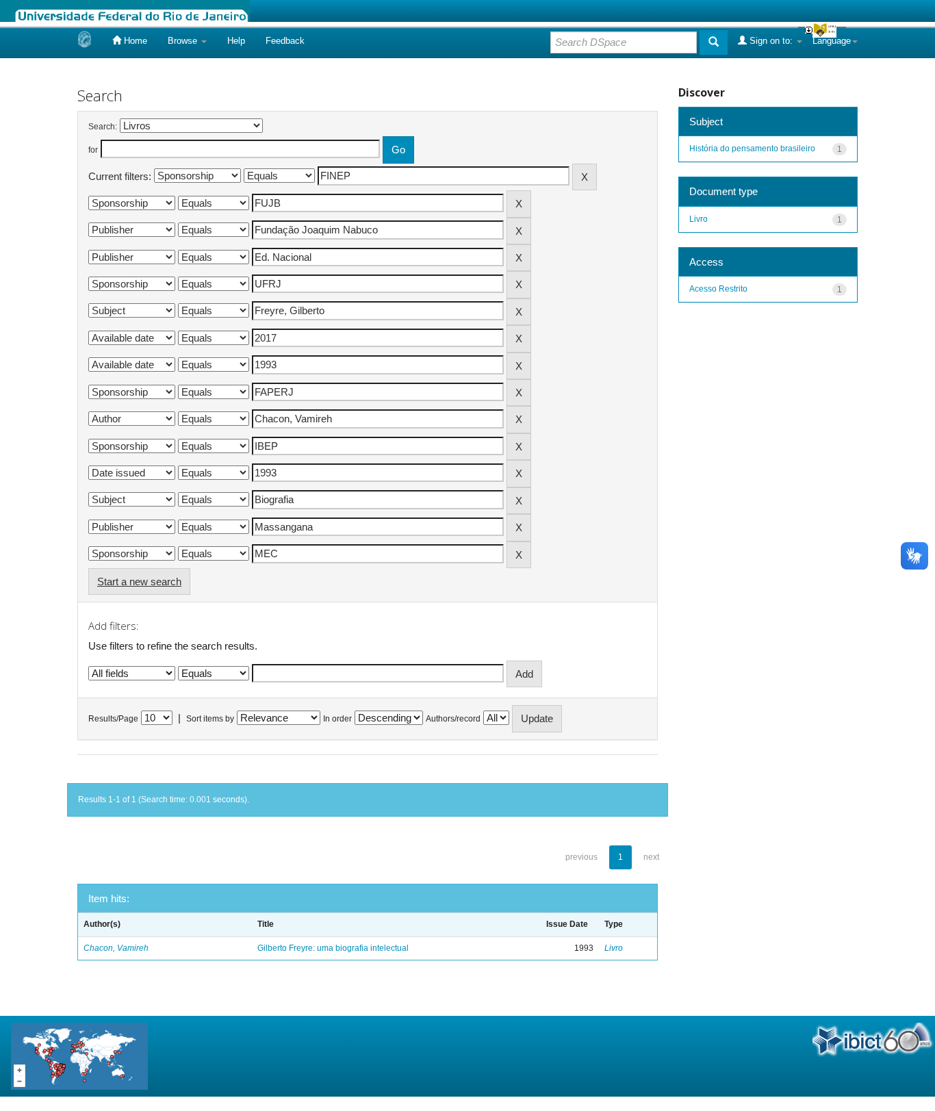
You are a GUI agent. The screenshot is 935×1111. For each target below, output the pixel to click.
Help (236, 41)
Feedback (285, 41)
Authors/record (453, 719)
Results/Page (113, 719)
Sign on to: (771, 41)
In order (337, 719)
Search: (102, 126)
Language (831, 41)
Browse (184, 41)
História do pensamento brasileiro (752, 148)
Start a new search (139, 581)
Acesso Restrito (718, 289)
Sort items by (210, 719)
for (93, 150)
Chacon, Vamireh (116, 948)
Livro (613, 948)
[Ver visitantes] (79, 1055)
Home (134, 41)
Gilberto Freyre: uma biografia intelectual (333, 948)
